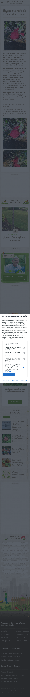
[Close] (26, 316)
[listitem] (15, 344)
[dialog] (15, 348)
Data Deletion (5, 380)
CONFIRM (9, 374)
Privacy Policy (24, 380)
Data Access (15, 380)
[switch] (24, 347)
